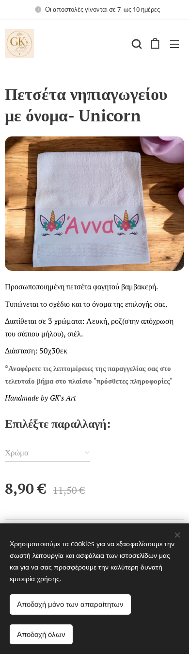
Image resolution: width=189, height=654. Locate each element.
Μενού (174, 43)
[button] (135, 44)
